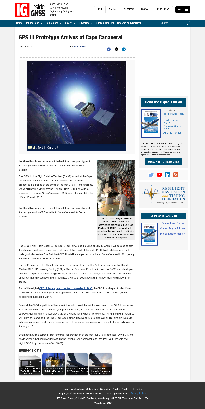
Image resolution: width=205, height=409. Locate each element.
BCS (109, 403)
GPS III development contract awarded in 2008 (65, 289)
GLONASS (129, 9)
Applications (32, 23)
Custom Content (105, 23)
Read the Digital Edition (163, 103)
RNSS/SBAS (162, 9)
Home (19, 23)
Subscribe (83, 23)
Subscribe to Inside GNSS (163, 162)
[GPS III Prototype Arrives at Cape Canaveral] (77, 107)
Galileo (112, 9)
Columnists (52, 23)
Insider (68, 23)
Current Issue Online (172, 223)
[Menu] (187, 9)
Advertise (137, 389)
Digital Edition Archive (172, 234)
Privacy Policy (138, 394)
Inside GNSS (79, 47)
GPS (99, 9)
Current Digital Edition (172, 228)
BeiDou (145, 9)
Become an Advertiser (129, 23)
